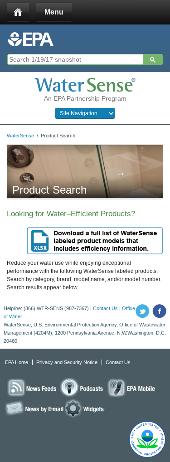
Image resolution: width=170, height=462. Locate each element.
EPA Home (16, 362)
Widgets (86, 408)
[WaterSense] (85, 85)
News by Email (35, 408)
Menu (53, 12)
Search (153, 59)
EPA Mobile (132, 387)
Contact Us (105, 308)
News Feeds (32, 387)
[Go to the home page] (30, 39)
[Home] (18, 12)
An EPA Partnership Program (85, 98)
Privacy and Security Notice (66, 362)
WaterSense (20, 135)
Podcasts (83, 387)
